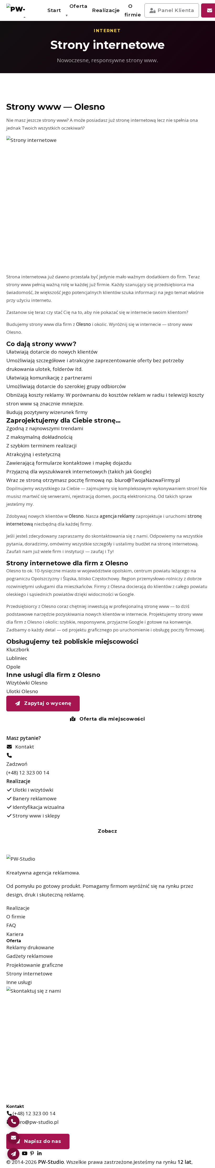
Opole (13, 666)
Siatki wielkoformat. (93, 65)
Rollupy (93, 84)
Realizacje (106, 10)
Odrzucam (184, 1155)
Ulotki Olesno (22, 691)
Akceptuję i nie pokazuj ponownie (167, 1141)
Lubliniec (16, 658)
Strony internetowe (29, 973)
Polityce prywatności (148, 1126)
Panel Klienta (176, 10)
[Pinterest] (32, 1153)
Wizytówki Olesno (26, 682)
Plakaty (93, 46)
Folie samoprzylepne (93, 103)
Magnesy (93, 119)
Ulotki (115, 30)
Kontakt (23, 746)
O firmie (133, 10)
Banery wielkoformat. (115, 47)
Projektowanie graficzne (34, 965)
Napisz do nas (42, 1141)
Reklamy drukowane (30, 947)
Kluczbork (17, 649)
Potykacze (115, 119)
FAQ (11, 925)
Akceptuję (144, 1155)
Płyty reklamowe (115, 103)
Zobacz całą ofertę (163, 117)
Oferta (78, 6)
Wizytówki (93, 30)
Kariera (15, 934)
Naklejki (115, 65)
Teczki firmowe (115, 84)
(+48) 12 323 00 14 (27, 772)
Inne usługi (19, 982)
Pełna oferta (42, 116)
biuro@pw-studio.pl (35, 1122)
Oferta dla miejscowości (111, 719)
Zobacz (107, 831)
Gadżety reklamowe (29, 956)
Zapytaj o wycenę (47, 703)
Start (54, 10)
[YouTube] (24, 1153)
